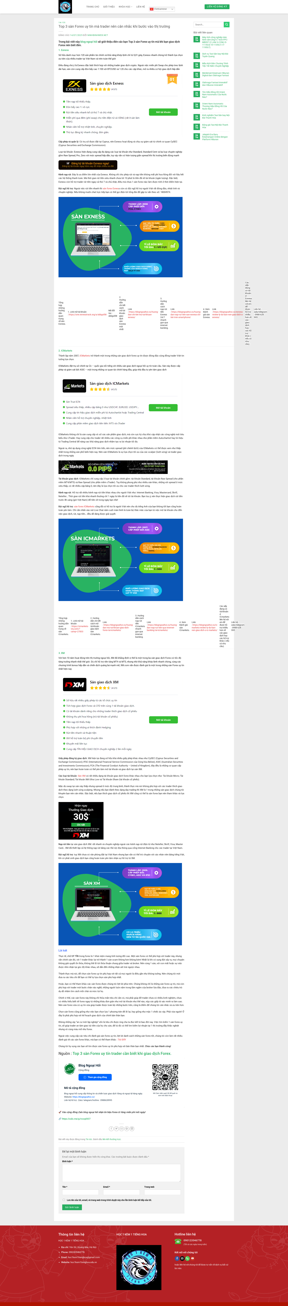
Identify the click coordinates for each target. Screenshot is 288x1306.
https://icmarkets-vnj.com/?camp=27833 (79, 629)
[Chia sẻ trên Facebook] (111, 1128)
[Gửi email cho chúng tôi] (182, 1258)
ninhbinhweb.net (97, 35)
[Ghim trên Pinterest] (126, 1128)
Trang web (149, 1187)
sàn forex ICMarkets (84, 506)
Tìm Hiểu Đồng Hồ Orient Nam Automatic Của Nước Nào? (214, 94)
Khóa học (124, 6)
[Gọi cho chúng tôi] (187, 1258)
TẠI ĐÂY (122, 1039)
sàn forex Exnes (111, 188)
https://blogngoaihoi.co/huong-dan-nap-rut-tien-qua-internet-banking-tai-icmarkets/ (162, 628)
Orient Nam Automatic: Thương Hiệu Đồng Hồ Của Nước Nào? (214, 106)
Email (106, 1187)
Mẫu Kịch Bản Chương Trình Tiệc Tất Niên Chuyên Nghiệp (215, 64)
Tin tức (62, 23)
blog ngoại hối (88, 41)
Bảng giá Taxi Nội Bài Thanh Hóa (215, 126)
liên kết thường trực (112, 1139)
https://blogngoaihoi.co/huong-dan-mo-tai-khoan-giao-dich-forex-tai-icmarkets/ (118, 628)
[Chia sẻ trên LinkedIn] (132, 1128)
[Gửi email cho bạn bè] (121, 1128)
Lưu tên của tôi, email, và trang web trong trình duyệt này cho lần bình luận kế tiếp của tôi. (109, 1200)
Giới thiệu (109, 6)
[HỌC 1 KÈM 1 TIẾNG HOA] (70, 7)
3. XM (61, 653)
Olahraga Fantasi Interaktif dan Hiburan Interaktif (214, 83)
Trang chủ (92, 6)
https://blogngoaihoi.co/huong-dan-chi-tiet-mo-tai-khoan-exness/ (143, 314)
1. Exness (63, 50)
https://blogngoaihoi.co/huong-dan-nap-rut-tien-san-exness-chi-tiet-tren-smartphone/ (186, 314)
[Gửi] (227, 24)
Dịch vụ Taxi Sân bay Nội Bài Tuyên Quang (215, 55)
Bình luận (67, 1161)
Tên (64, 1187)
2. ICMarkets (65, 350)
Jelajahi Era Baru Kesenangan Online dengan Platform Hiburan (215, 137)
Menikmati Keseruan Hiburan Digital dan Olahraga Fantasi (215, 74)
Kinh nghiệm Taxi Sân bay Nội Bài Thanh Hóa (216, 116)
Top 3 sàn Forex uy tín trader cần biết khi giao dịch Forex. (122, 1053)
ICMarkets (85, 355)
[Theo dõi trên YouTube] (192, 1258)
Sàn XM (82, 776)
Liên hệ (140, 6)
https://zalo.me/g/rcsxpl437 (76, 1118)
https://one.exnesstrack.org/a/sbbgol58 (87, 314)
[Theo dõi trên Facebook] (177, 1258)
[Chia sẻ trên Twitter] (116, 1128)
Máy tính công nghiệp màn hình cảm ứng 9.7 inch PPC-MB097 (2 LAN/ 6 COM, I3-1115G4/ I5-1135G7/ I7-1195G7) (215, 42)
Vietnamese (160, 9)
